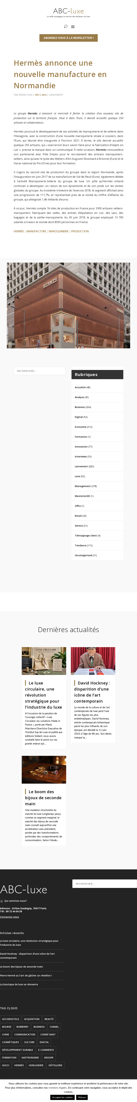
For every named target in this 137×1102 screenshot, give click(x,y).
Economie (80, 426)
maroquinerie (58, 231)
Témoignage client (86, 535)
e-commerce (46, 1049)
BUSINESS (39, 1026)
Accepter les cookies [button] (62, 1097)
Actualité (80, 387)
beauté (49, 1019)
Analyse (79, 397)
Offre (78, 505)
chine (5, 1034)
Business (80, 407)
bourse (6, 1026)
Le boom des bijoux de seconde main (43, 797)
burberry (22, 1026)
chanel (54, 1026)
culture (29, 1042)
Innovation (81, 446)
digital (44, 1042)
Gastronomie (30, 1057)
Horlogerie (36, 1065)
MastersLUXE (82, 496)
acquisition (31, 1019)
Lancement (56, 94)
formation (9, 1057)
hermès (19, 231)
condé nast (48, 1034)
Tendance (80, 545)
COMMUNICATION (24, 1034)
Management (83, 486)
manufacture (36, 231)
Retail (78, 515)
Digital (79, 417)
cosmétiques (10, 1042)
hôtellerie (55, 1065)
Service (79, 525)
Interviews (81, 456)
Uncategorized (83, 555)
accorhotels (10, 1019)
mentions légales (57, 1087)
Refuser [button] (82, 1097)
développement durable (17, 1049)
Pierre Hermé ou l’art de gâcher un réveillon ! (26, 975)
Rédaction (25, 94)
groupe (48, 1057)
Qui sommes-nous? (15, 900)
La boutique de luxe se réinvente (19, 984)
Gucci (5, 1065)
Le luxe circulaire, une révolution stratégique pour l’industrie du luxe (43, 695)
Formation (81, 436)
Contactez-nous (9, 916)
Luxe (77, 476)
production (80, 231)
